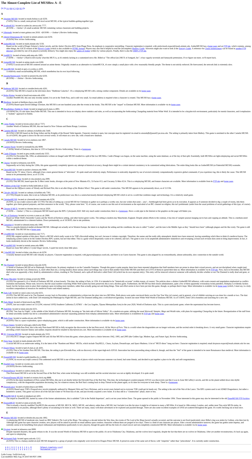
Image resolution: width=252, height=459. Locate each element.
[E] (21, 9)
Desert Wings (9, 348)
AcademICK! (9, 25)
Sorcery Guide (185, 48)
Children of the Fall (11, 186)
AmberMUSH (9, 44)
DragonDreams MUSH (13, 377)
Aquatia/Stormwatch (11, 76)
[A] (7, 9)
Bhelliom (7, 102)
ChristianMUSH (10, 199)
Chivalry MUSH (10, 192)
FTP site (227, 46)
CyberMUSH (9, 252)
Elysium (6, 429)
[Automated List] (48, 449)
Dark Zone (7, 318)
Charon (6, 163)
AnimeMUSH (9, 62)
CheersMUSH (9, 170)
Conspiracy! (8, 225)
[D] (17, 9)
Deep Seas (7, 341)
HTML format (78, 48)
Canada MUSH (9, 140)
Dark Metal (8, 302)
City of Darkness (10, 215)
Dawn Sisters (8, 325)
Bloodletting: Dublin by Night (15, 109)
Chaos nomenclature (213, 48)
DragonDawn (9, 371)
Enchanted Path (9, 438)
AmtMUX (7, 55)
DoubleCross (8, 364)
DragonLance (9, 387)
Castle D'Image (9, 154)
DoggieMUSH (9, 357)
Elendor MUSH (10, 418)
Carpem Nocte (9, 147)
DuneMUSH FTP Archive (239, 398)
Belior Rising (8, 95)
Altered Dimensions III (12, 37)
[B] (11, 9)
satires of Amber (83, 51)
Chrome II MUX (10, 209)
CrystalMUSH (9, 245)
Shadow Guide (138, 48)
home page (212, 46)
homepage (86, 149)
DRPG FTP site (139, 51)
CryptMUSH (8, 234)
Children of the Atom (12, 179)
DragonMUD (9, 403)
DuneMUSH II (9, 396)
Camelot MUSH (10, 131)
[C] (14, 9)
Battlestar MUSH (10, 88)
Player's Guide (44, 48)
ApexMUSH (8, 69)
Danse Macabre (9, 279)
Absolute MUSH (10, 19)
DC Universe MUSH (12, 334)
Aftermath (7, 32)
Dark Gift (7, 293)
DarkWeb (7, 309)
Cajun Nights (8, 124)
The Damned (8, 265)
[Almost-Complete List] (51, 447)
